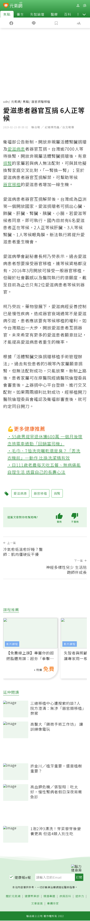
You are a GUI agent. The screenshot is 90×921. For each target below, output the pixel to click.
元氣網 (16, 101)
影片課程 (12, 644)
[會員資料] (77, 5)
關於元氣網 (13, 896)
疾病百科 (65, 896)
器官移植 (12, 184)
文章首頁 (37, 903)
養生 (20, 14)
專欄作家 (53, 903)
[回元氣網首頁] (16, 5)
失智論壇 (37, 14)
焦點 (6, 14)
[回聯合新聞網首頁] (6, 6)
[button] (84, 14)
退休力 (79, 896)
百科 (67, 14)
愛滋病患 (16, 149)
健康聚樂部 (32, 896)
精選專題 (49, 896)
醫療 (54, 14)
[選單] (84, 5)
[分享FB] (11, 23)
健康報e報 (23, 877)
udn (6, 101)
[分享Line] (34, 23)
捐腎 (7, 163)
